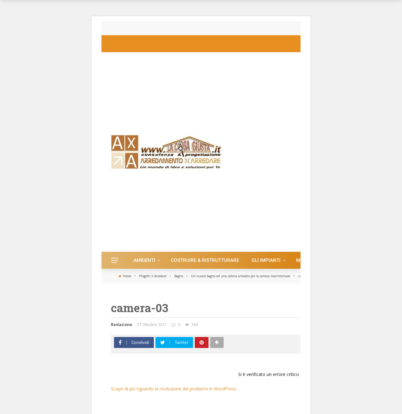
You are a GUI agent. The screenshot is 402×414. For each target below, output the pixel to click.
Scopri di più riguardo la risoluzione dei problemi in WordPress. (174, 389)
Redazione (121, 324)
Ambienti (144, 260)
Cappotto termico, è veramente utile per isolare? (177, 28)
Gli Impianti (266, 260)
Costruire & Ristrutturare (205, 260)
